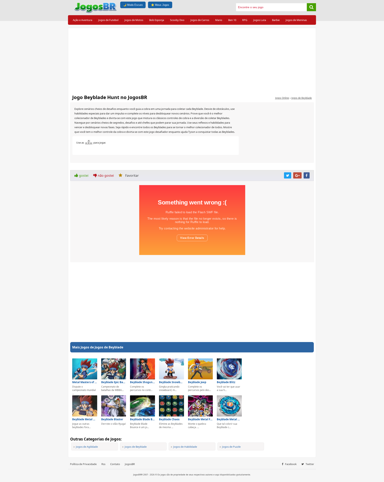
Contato (115, 464)
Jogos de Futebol (108, 20)
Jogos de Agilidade (87, 446)
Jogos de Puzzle (231, 446)
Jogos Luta (259, 20)
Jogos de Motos (133, 20)
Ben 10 (232, 20)
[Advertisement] (192, 60)
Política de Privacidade (83, 464)
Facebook (290, 464)
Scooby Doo (177, 20)
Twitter (309, 464)
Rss (103, 464)
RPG (244, 20)
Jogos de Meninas (296, 20)
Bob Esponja (156, 20)
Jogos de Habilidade (185, 446)
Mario (218, 20)
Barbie (276, 20)
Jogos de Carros (199, 20)
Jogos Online (282, 98)
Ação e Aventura (82, 20)
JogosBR (130, 464)
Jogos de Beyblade (301, 98)
